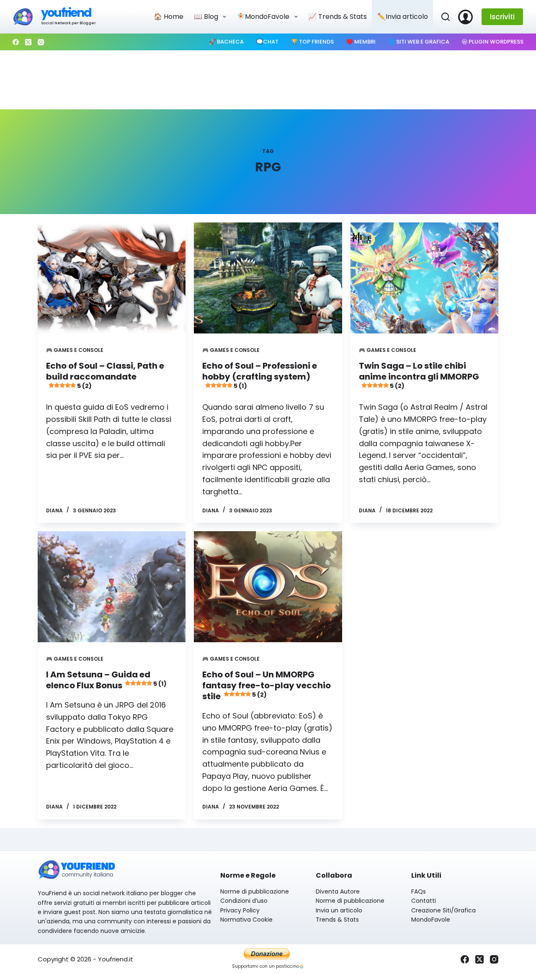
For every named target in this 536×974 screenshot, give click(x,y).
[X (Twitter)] (28, 42)
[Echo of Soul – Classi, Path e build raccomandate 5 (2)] (112, 277)
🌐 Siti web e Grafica (418, 42)
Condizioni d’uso (244, 900)
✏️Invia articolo (402, 16)
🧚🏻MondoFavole (263, 16)
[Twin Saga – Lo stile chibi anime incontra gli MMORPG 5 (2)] (424, 277)
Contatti (423, 900)
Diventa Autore (338, 891)
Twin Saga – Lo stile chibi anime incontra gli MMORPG (419, 375)
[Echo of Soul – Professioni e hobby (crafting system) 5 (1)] (268, 277)
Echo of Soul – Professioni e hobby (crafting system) (259, 375)
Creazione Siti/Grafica (443, 910)
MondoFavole (430, 919)
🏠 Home (168, 16)
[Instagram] (41, 42)
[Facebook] (16, 42)
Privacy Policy (240, 910)
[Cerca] (445, 17)
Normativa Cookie (246, 919)
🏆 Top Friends (312, 42)
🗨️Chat (267, 42)
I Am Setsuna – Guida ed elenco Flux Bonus (106, 680)
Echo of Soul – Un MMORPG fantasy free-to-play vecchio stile (266, 685)
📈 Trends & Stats (337, 16)
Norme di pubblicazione (254, 891)
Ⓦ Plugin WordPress (492, 42)
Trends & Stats (337, 919)
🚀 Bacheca (226, 42)
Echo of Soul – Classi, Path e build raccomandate (105, 375)
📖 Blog (206, 16)
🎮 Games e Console (74, 350)
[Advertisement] (268, 80)
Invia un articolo (339, 910)
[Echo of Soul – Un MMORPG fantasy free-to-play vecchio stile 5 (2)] (268, 586)
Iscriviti (502, 17)
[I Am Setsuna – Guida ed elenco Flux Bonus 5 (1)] (112, 586)
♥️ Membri (361, 42)
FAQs (418, 891)
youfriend (66, 13)
